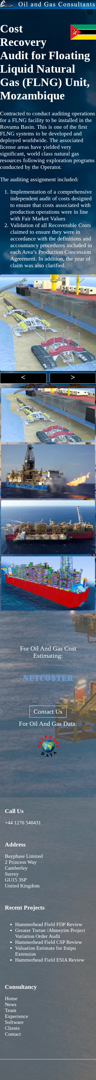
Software (14, 1022)
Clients (12, 1028)
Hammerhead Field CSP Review (48, 942)
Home (11, 998)
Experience (16, 1016)
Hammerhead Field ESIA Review (49, 960)
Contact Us (48, 711)
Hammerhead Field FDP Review (48, 924)
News (10, 1004)
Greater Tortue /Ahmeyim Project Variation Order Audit (50, 933)
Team (10, 1010)
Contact (13, 1034)
